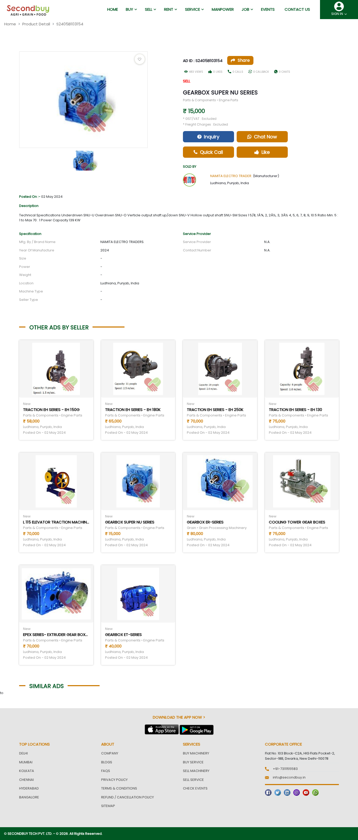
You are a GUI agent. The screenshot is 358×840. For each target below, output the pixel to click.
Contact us (297, 9)
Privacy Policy (114, 779)
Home (10, 24)
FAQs (105, 770)
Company (109, 753)
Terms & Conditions (119, 788)
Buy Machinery (196, 753)
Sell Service (193, 779)
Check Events (195, 788)
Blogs (106, 762)
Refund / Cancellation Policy (127, 797)
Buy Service (193, 762)
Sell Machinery (196, 770)
